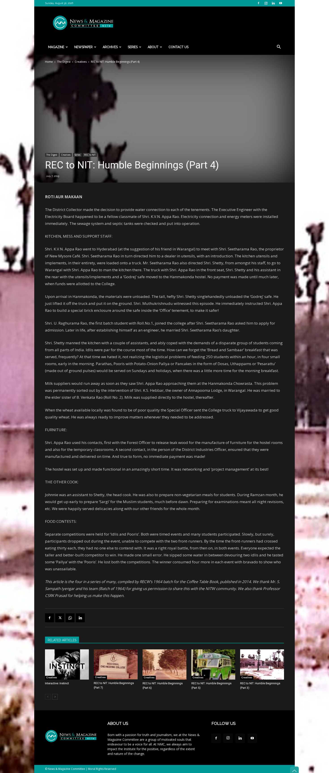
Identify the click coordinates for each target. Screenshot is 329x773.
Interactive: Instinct (57, 683)
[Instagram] (266, 3)
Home (49, 62)
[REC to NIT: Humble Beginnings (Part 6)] (164, 664)
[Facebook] (258, 3)
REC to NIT (90, 154)
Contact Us (178, 47)
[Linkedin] (273, 3)
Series (133, 47)
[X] (59, 617)
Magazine (56, 47)
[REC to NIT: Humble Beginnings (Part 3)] (262, 664)
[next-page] (55, 697)
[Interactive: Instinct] (67, 664)
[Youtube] (280, 3)
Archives (110, 47)
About (153, 47)
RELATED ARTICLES (62, 640)
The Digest (63, 62)
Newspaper (83, 47)
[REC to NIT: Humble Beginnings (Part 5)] (213, 664)
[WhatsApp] (70, 617)
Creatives (81, 62)
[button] (278, 47)
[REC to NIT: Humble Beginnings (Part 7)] (116, 664)
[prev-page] (48, 697)
